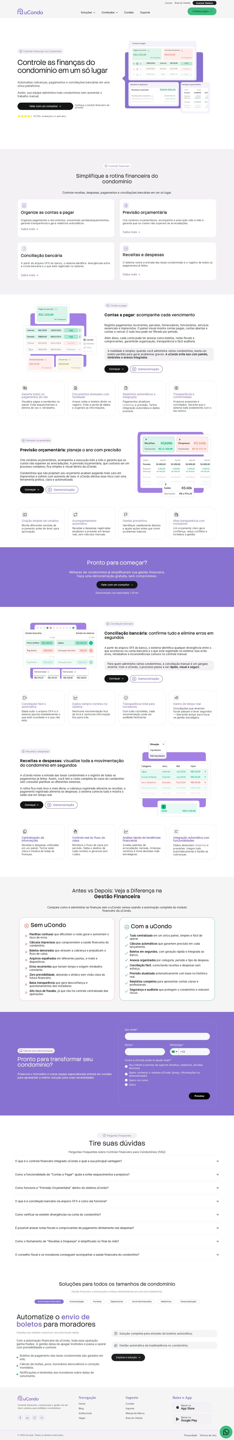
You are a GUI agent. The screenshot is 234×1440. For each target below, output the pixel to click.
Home (82, 1403)
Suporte (145, 12)
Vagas (82, 1418)
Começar (116, 369)
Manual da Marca (135, 1413)
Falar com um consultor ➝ (117, 584)
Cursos (168, 3)
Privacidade (190, 1435)
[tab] (49, 1301)
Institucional (85, 1413)
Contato (129, 12)
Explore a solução (128, 1357)
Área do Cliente (182, 3)
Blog (81, 1408)
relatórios (128, 404)
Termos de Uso (207, 1435)
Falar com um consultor (45, 106)
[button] (88, 12)
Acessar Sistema (204, 3)
